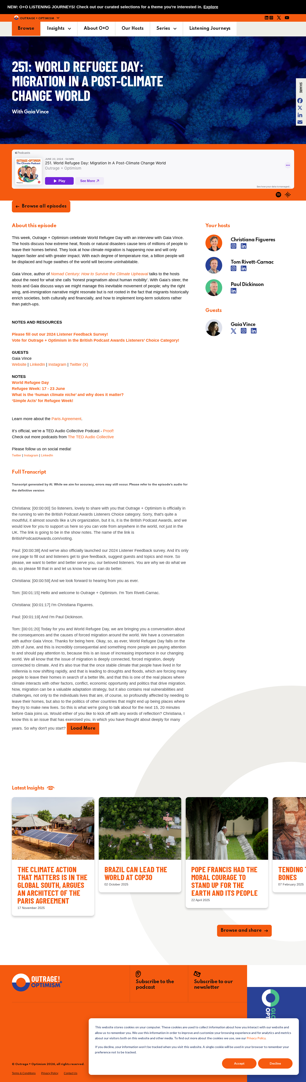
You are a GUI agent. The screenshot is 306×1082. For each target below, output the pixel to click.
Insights (56, 28)
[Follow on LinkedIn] (266, 18)
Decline (275, 1063)
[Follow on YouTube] (288, 18)
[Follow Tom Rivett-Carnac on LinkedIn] (243, 270)
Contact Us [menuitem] (70, 1073)
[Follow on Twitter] (280, 18)
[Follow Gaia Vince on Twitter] (235, 332)
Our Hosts (133, 28)
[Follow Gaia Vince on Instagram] (245, 332)
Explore (210, 7)
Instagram (31, 455)
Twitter (16, 455)
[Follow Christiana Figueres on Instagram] (235, 248)
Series (163, 28)
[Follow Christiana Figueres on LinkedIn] (243, 248)
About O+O (96, 28)
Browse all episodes (44, 206)
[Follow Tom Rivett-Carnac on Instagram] (235, 270)
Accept (239, 1063)
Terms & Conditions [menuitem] (24, 1073)
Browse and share (241, 930)
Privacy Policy (256, 1038)
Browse (26, 28)
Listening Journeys (210, 28)
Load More (83, 728)
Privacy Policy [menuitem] (49, 1073)
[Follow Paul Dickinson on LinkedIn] (233, 292)
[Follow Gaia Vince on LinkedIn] (253, 332)
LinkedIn (47, 455)
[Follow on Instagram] (272, 18)
